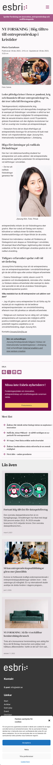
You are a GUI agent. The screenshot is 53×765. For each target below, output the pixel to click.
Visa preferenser (26, 756)
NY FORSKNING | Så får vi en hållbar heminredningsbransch (23, 634)
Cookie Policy (25, 762)
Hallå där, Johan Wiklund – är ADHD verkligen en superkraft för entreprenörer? (28, 434)
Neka (26, 749)
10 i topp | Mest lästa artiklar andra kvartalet (25, 440)
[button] (49, 720)
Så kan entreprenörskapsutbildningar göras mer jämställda (24, 569)
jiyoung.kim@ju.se (18, 331)
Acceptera (26, 743)
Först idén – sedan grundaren (19, 454)
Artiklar (7, 704)
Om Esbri (8, 714)
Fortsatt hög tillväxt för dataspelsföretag (26, 509)
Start (6, 701)
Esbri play (8, 708)
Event (6, 711)
